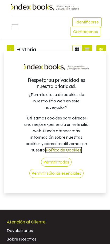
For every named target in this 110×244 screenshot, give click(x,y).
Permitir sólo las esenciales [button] (56, 173)
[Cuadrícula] (77, 49)
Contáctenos (85, 31)
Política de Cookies (63, 150)
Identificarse (87, 22)
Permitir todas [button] (56, 162)
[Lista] (87, 49)
